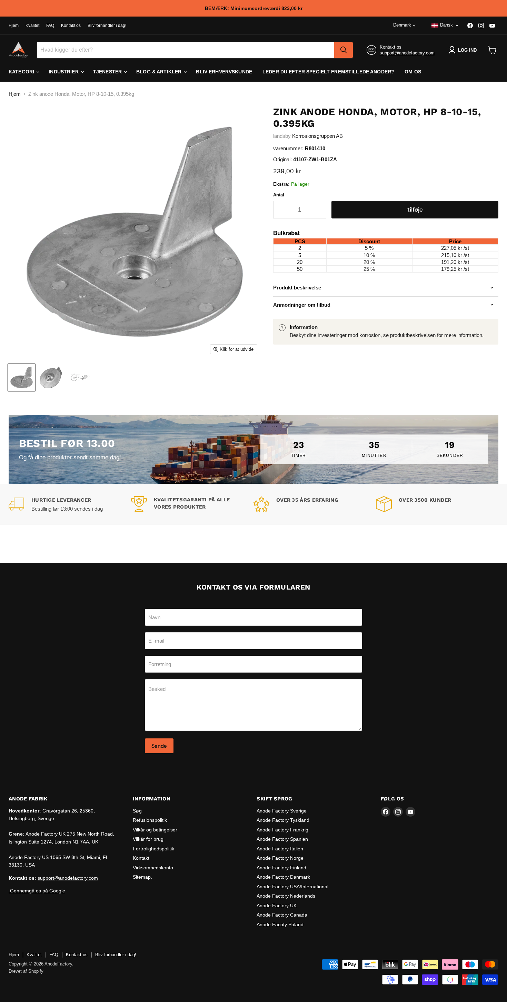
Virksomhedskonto (153, 867)
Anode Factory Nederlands (286, 896)
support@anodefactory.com (407, 52)
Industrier (64, 71)
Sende (159, 746)
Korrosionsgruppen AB (317, 136)
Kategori (22, 71)
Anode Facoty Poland (280, 924)
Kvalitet (32, 25)
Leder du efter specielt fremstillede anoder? (328, 71)
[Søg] (343, 50)
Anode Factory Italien (280, 848)
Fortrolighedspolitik (153, 848)
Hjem (14, 25)
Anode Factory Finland (281, 867)
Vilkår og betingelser (155, 829)
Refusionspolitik (150, 820)
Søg (137, 811)
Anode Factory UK (277, 905)
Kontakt (141, 858)
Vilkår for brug (148, 839)
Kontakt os (71, 25)
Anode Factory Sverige (282, 811)
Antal (278, 194)
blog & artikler (159, 71)
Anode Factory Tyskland (283, 820)
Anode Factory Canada (282, 915)
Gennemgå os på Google (37, 890)
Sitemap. (142, 877)
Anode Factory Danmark (283, 877)
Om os (413, 71)
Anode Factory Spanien (282, 839)
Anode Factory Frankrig (282, 829)
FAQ (50, 25)
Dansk (446, 25)
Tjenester (108, 71)
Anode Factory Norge (280, 858)
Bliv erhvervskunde (224, 71)
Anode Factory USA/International (292, 886)
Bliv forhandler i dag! (107, 25)
